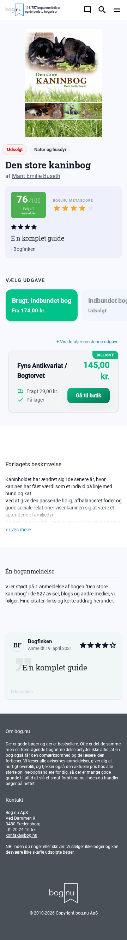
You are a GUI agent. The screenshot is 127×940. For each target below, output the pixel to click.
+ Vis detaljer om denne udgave (87, 341)
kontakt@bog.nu (21, 835)
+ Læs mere (18, 529)
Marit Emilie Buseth (36, 176)
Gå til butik (88, 395)
